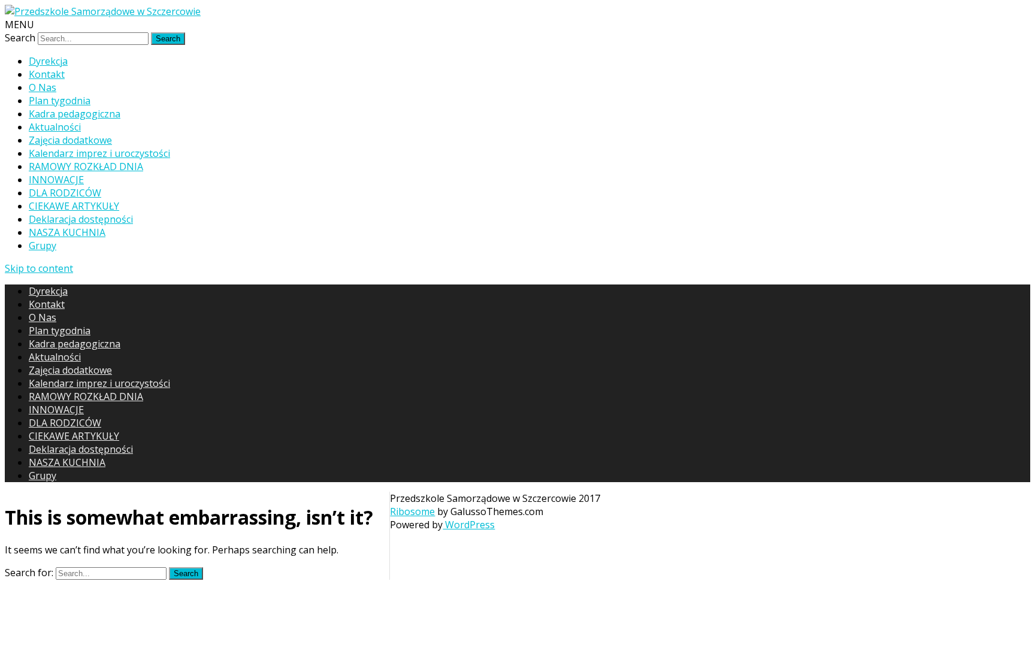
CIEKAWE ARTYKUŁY (74, 206)
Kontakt (47, 74)
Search (20, 37)
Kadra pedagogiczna (74, 113)
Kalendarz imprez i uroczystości (99, 153)
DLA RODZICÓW (65, 192)
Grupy (42, 245)
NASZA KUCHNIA (67, 232)
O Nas (42, 87)
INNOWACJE (56, 179)
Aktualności (55, 127)
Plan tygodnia (59, 100)
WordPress (469, 524)
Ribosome (412, 511)
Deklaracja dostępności (81, 219)
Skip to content (39, 268)
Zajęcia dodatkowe (70, 140)
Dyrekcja (48, 61)
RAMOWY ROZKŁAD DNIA (86, 166)
